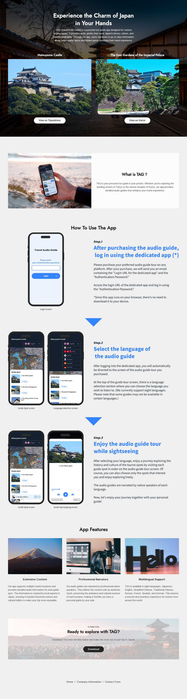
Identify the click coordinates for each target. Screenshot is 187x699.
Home (69, 681)
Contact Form (113, 681)
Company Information (89, 681)
